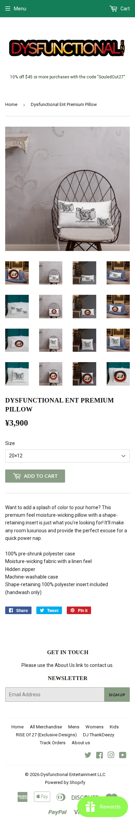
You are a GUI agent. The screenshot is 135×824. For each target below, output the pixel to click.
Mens (73, 726)
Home (11, 104)
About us (81, 742)
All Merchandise (46, 726)
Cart (124, 8)
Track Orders (52, 742)
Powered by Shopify (65, 782)
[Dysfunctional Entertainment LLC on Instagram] (111, 756)
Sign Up (117, 694)
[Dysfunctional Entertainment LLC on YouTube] (122, 756)
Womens (95, 726)
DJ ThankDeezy (98, 734)
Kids (114, 726)
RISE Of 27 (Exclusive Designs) (46, 734)
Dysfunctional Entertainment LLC (72, 774)
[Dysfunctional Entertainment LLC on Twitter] (87, 756)
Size (10, 443)
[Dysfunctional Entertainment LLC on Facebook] (99, 756)
